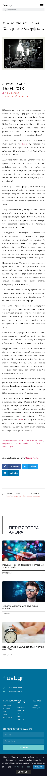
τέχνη (25, 96)
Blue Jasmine (25, 440)
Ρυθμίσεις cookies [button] (22, 767)
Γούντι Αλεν (37, 440)
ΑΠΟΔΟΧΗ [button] (39, 767)
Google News (31, 458)
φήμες (11, 446)
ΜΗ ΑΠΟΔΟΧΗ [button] (23, 772)
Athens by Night (10, 440)
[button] (41, 5)
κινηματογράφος (13, 96)
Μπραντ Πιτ (8, 443)
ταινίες (18, 443)
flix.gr (24, 143)
